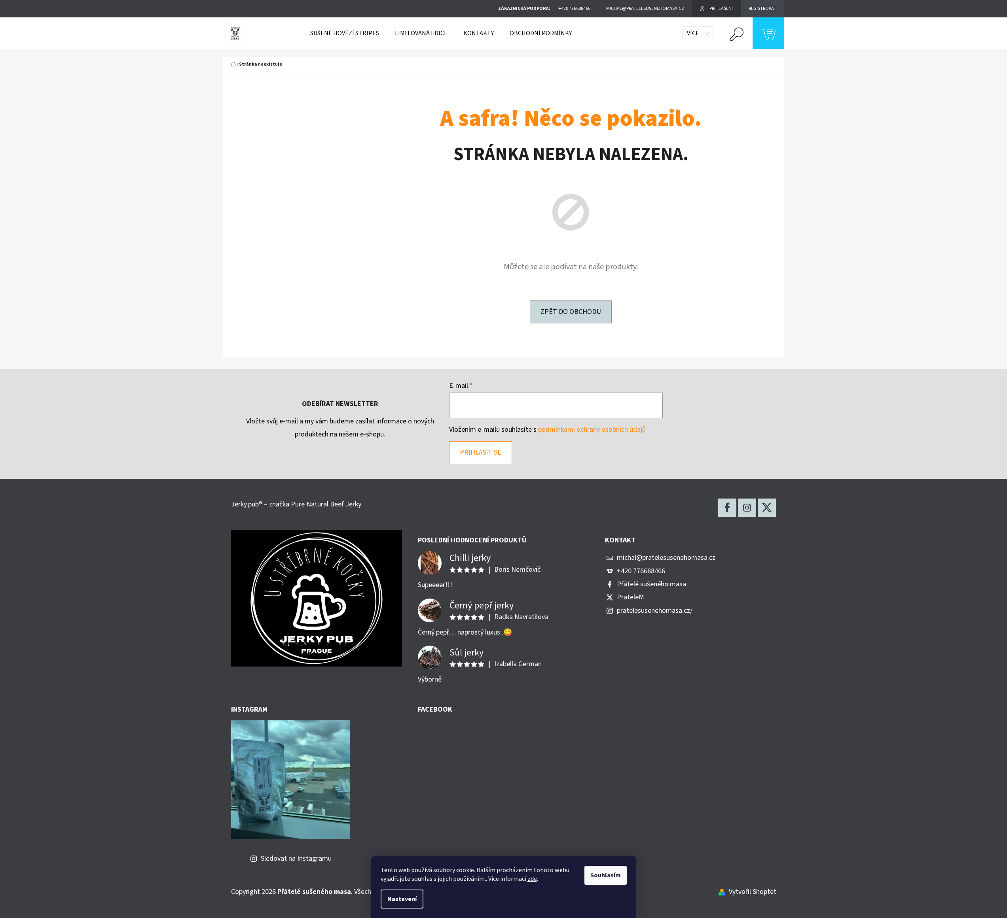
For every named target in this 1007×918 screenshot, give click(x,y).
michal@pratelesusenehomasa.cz (666, 558)
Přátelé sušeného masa (651, 584)
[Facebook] (727, 508)
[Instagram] (747, 508)
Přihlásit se (480, 452)
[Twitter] (767, 508)
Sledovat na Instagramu (296, 858)
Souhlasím (605, 875)
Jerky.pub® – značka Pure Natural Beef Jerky (296, 504)
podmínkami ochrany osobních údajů (592, 429)
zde (532, 879)
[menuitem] (344, 33)
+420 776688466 (641, 571)
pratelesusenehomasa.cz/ (654, 611)
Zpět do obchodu (570, 312)
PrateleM (630, 597)
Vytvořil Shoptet (752, 892)
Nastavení (402, 899)
